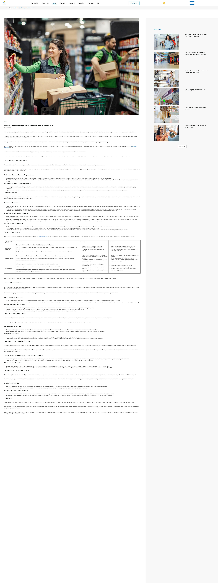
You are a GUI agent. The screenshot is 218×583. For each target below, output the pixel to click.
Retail (54, 3)
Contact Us (134, 3)
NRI (98, 3)
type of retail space (42, 236)
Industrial (72, 3)
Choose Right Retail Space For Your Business (25, 7)
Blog (10, 7)
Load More (182, 146)
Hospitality (63, 3)
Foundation (81, 3)
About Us (91, 3)
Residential (34, 3)
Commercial (45, 3)
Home (6, 7)
